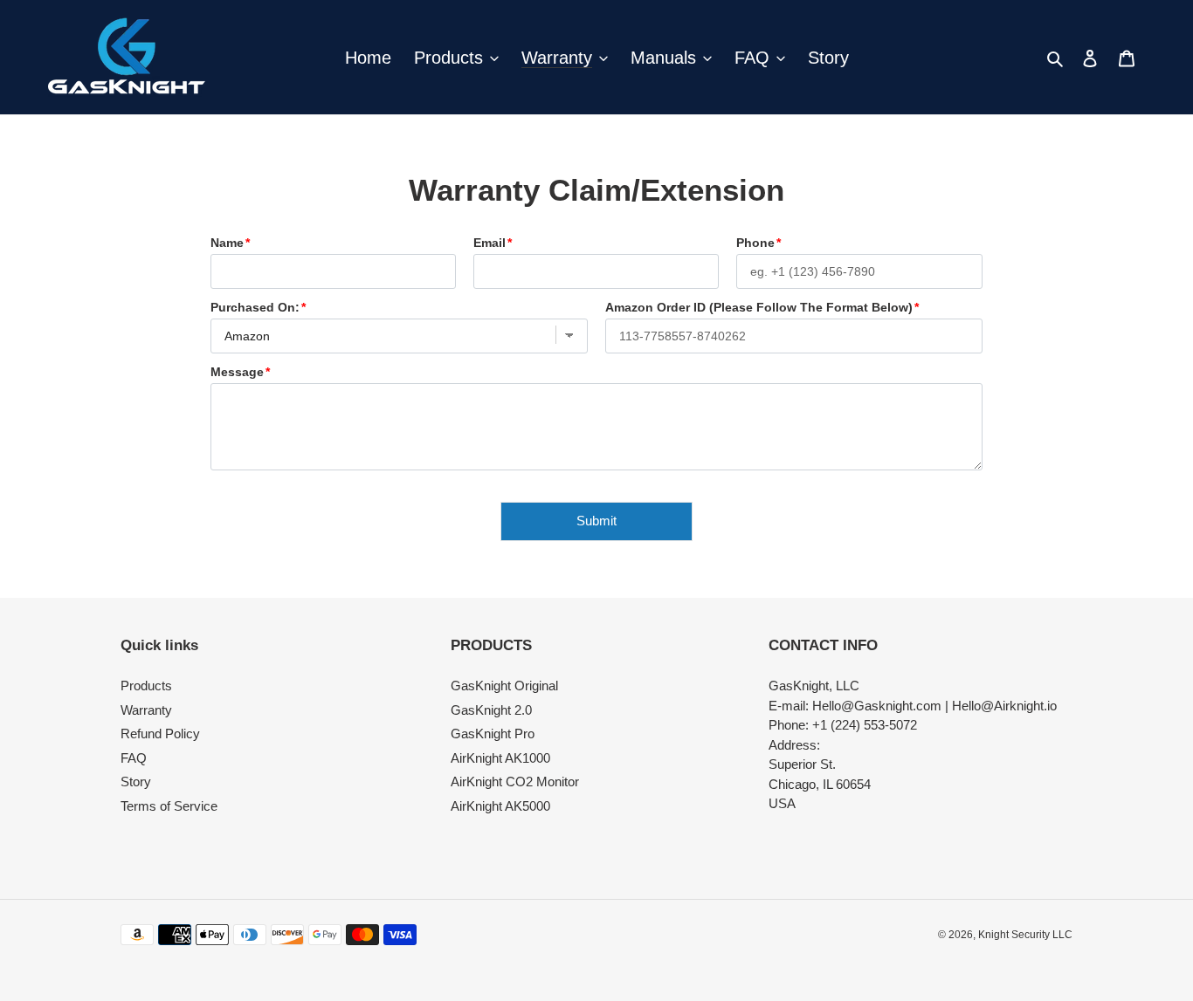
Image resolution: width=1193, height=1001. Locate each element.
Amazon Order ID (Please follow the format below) (759, 307)
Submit (596, 520)
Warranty (146, 710)
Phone (755, 243)
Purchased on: (255, 307)
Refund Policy (160, 733)
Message (237, 372)
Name (227, 243)
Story (136, 781)
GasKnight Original (504, 685)
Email (489, 243)
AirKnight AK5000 (500, 806)
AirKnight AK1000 (500, 758)
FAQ (134, 758)
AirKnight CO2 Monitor (515, 781)
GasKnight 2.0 (491, 710)
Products (146, 685)
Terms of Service (169, 806)
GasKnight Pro (492, 733)
